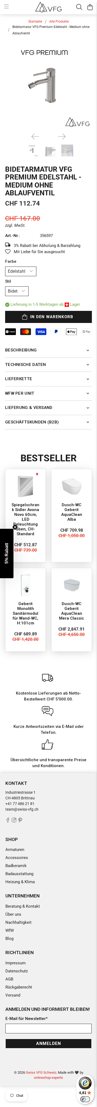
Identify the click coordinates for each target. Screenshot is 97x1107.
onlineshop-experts (48, 1078)
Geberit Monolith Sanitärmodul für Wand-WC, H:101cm (25, 613)
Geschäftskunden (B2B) (32, 422)
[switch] (85, 1099)
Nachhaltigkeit (18, 922)
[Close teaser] (15, 527)
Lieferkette (18, 378)
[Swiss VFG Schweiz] (48, 7)
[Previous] (35, 136)
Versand (12, 995)
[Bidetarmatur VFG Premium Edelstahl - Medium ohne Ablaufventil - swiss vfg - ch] (48, 85)
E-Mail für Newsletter (26, 1018)
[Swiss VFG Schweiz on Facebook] (7, 821)
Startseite (35, 21)
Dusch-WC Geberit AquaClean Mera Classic (71, 611)
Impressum (15, 963)
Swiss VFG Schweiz (41, 1072)
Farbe (10, 261)
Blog (9, 938)
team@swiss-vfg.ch (22, 809)
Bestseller (48, 458)
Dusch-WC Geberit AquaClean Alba (71, 512)
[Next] (62, 136)
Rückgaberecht (18, 987)
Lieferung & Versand (29, 407)
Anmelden (48, 1043)
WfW (9, 930)
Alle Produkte (59, 21)
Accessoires (16, 857)
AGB (9, 979)
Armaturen (14, 849)
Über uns (13, 914)
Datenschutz (16, 971)
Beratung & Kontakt (22, 906)
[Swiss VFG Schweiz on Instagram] (14, 821)
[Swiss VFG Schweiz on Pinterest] (20, 821)
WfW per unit (19, 393)
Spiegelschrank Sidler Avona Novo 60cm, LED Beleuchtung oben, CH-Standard (25, 519)
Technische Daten (25, 364)
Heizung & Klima (20, 881)
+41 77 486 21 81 (19, 804)
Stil (8, 281)
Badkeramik (16, 865)
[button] (6, 553)
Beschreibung (21, 350)
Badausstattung (19, 873)
